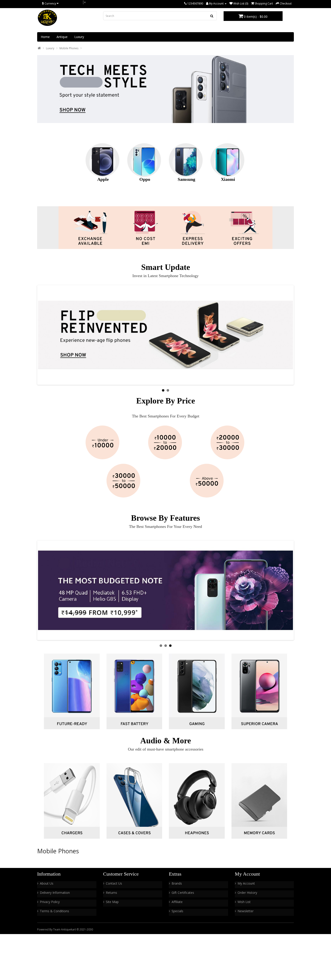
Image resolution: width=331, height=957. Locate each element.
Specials (177, 911)
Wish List (244, 902)
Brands (177, 883)
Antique (62, 37)
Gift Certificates (183, 892)
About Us (46, 883)
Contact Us (114, 883)
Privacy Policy (50, 902)
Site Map (112, 902)
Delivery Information (55, 892)
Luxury (79, 37)
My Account (246, 883)
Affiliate (177, 902)
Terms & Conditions (54, 911)
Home (45, 37)
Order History (247, 892)
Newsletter (246, 911)
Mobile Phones (68, 48)
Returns (111, 892)
